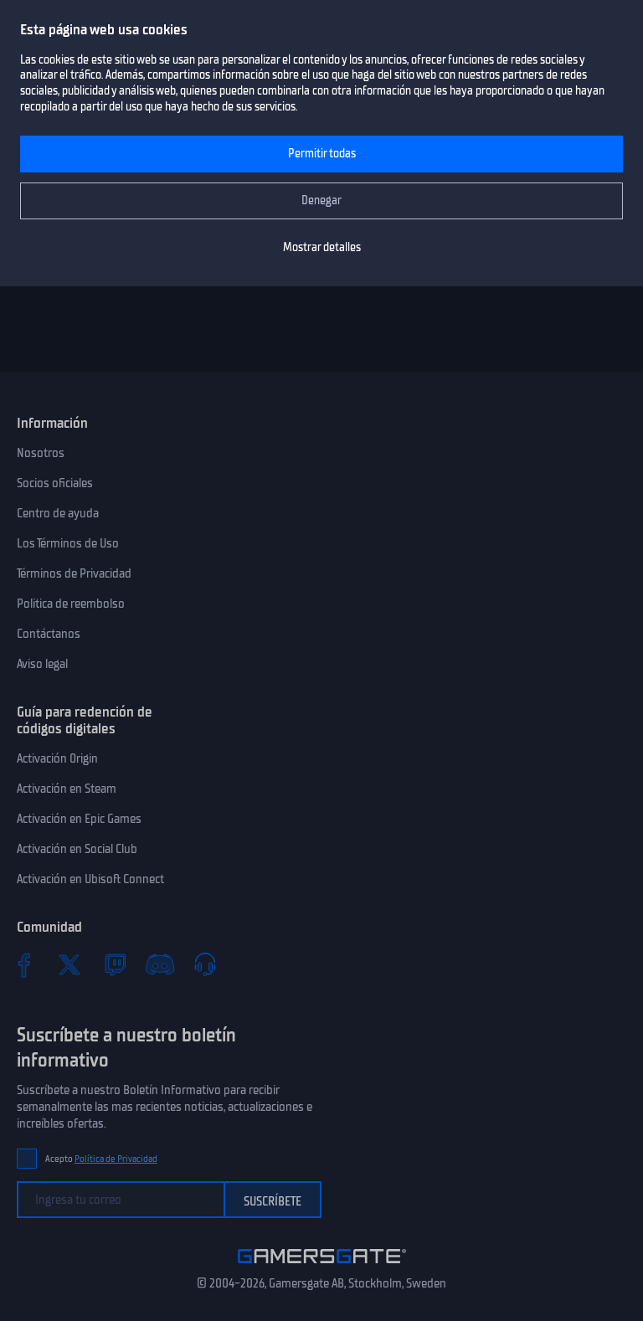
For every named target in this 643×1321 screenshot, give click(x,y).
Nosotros (40, 453)
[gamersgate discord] (160, 964)
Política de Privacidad (116, 1159)
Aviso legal (42, 663)
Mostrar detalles (322, 247)
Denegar (321, 200)
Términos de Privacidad (74, 573)
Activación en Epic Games (79, 818)
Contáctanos (48, 633)
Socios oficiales (55, 483)
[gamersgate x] (69, 964)
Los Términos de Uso (68, 543)
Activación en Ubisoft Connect (90, 879)
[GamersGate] (322, 1266)
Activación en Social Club (77, 848)
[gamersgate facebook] (24, 964)
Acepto (101, 1159)
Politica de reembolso (71, 603)
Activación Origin (57, 758)
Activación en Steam (66, 788)
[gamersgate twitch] (114, 964)
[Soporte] (205, 964)
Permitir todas (322, 154)
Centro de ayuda (58, 513)
